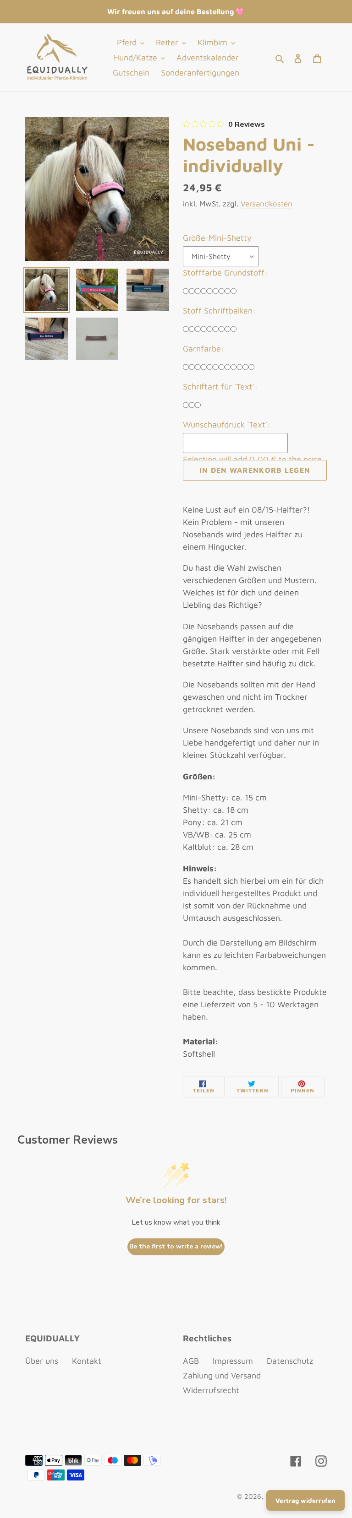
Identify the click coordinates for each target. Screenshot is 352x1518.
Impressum (233, 1361)
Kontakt (86, 1361)
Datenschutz (290, 1361)
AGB (191, 1361)
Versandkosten (266, 203)
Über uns (41, 1361)
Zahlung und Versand (222, 1375)
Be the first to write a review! (176, 1246)
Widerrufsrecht (211, 1390)
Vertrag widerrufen (305, 1500)
